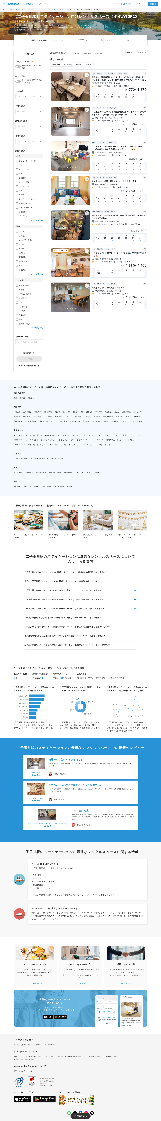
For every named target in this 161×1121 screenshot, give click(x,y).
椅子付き (70, 486)
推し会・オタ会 (57, 459)
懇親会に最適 (41, 472)
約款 (39, 1056)
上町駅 (123, 421)
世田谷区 (58, 10)
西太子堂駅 (96, 421)
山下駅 (131, 421)
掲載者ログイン (40, 1045)
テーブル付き (46, 486)
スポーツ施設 (53, 445)
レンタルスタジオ (48, 435)
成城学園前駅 (75, 421)
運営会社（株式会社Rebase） (25, 1059)
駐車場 (63, 445)
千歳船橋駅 (18, 421)
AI (145, 73)
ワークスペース (63, 435)
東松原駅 (136, 417)
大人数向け (97, 472)
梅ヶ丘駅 (96, 417)
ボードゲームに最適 (82, 472)
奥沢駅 (116, 412)
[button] (80, 574)
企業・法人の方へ (20, 1071)
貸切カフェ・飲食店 (114, 440)
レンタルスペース (20, 435)
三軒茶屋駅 (27, 412)
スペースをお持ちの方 (122, 4)
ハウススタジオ (32, 440)
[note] (92, 1113)
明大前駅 (37, 417)
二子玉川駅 (137, 412)
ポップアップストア (76, 445)
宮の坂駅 (119, 417)
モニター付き (59, 486)
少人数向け (18, 472)
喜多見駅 (86, 421)
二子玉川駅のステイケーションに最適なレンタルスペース (82, 10)
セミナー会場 (121, 435)
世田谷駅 (114, 421)
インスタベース (10, 10)
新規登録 (153, 4)
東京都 (51, 10)
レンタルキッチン (48, 440)
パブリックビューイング (23, 459)
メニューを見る (34, 983)
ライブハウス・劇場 (94, 445)
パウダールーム (19, 445)
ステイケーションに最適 (60, 64)
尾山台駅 (17, 417)
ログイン (140, 4)
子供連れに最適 (55, 472)
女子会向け (29, 472)
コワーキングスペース (78, 440)
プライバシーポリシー (51, 1056)
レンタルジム (62, 440)
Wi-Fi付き (17, 486)
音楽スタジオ (19, 440)
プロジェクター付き (31, 486)
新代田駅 (66, 412)
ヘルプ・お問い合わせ (92, 1056)
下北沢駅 (17, 412)
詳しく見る (79, 983)
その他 (107, 445)
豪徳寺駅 (63, 421)
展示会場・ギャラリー (36, 445)
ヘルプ (43, 4)
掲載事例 (51, 1045)
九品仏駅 (108, 412)
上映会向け (68, 472)
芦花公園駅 (43, 421)
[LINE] (69, 1113)
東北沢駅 (77, 417)
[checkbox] (16, 160)
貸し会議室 (34, 435)
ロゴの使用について (110, 1056)
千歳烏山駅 (27, 417)
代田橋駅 (58, 417)
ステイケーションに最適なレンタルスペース (32, 10)
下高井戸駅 (48, 417)
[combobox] (90, 40)
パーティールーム (78, 435)
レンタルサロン (94, 435)
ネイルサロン (129, 440)
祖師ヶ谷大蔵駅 (31, 421)
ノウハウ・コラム (20, 1056)
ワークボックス (135, 435)
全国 (15, 398)
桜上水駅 (68, 417)
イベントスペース (96, 440)
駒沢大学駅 (48, 412)
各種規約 (32, 1056)
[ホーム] (11, 4)
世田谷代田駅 (78, 412)
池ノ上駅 (54, 421)
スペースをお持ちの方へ (23, 1045)
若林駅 (106, 421)
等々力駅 (98, 412)
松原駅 (139, 421)
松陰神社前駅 (108, 417)
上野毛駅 (89, 412)
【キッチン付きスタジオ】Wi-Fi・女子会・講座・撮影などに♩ (47, 798)
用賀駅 (57, 412)
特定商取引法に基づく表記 (72, 1056)
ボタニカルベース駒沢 (36, 773)
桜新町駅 (37, 412)
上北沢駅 (87, 417)
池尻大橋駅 (126, 412)
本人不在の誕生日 (41, 459)
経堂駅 (128, 417)
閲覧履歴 (29, 4)
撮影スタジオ (108, 435)
